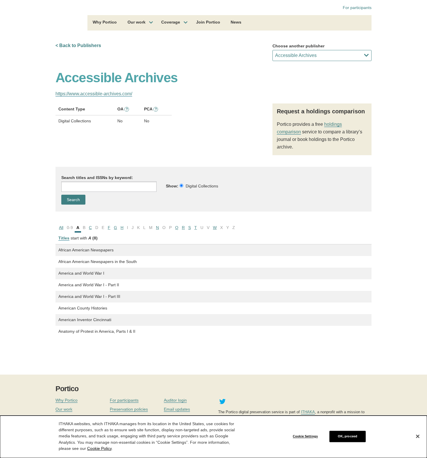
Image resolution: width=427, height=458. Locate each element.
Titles (63, 238)
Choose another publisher (298, 46)
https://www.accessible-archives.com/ (93, 93)
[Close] (417, 436)
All (61, 227)
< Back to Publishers (78, 45)
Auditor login (175, 400)
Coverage (170, 22)
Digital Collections (202, 186)
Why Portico (105, 22)
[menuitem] (104, 23)
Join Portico (208, 22)
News (236, 22)
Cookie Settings (305, 436)
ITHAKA (308, 412)
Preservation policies (129, 409)
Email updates (177, 409)
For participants (357, 7)
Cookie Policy (99, 448)
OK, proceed (347, 436)
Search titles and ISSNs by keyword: (97, 177)
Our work (137, 22)
